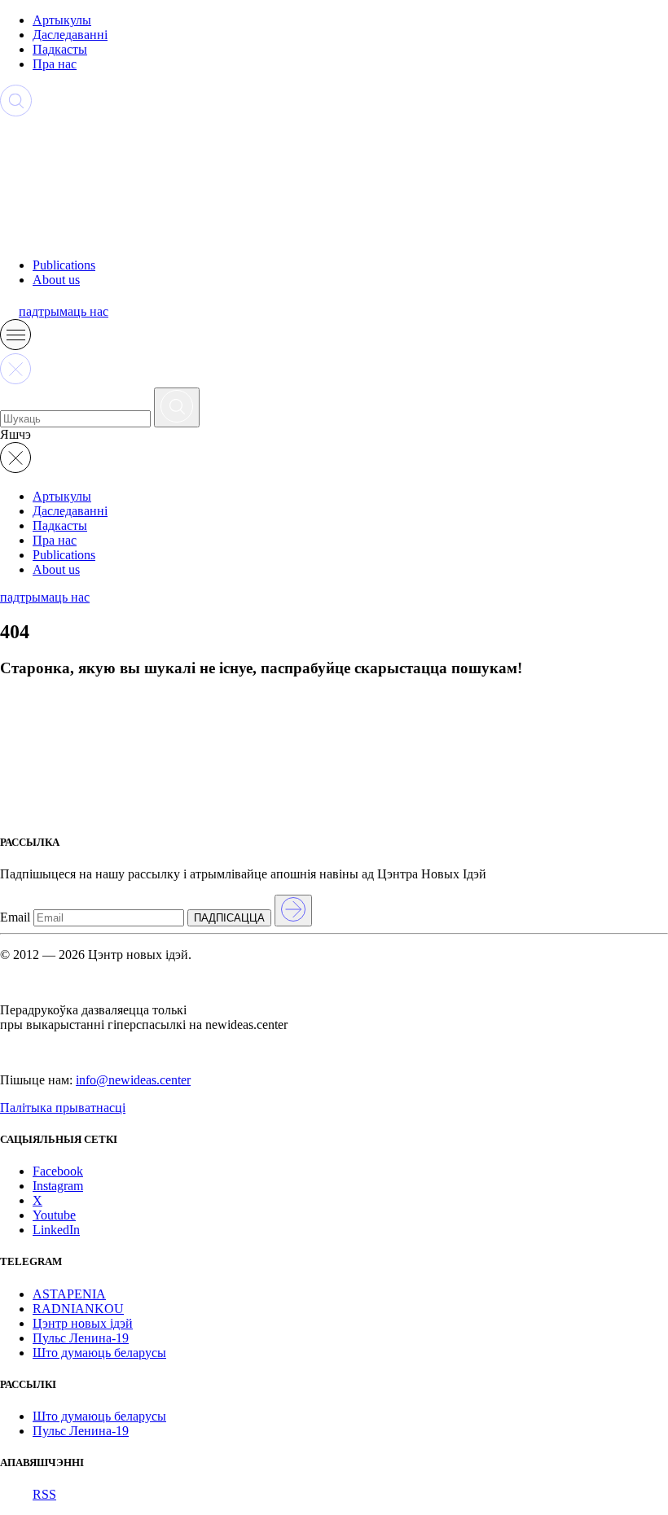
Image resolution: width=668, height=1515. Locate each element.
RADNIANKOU (78, 1309)
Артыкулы (62, 20)
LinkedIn (56, 1230)
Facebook (58, 1171)
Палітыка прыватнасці (62, 1107)
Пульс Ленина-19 (81, 1338)
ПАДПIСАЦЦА (229, 918)
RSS (44, 1494)
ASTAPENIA (69, 1294)
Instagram (58, 1186)
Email (15, 917)
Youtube (54, 1215)
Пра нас (55, 64)
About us (56, 280)
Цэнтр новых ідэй (83, 1323)
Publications (64, 265)
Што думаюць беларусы (99, 1353)
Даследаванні (70, 35)
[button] (15, 345)
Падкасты (60, 49)
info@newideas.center (133, 1080)
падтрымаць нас (63, 311)
